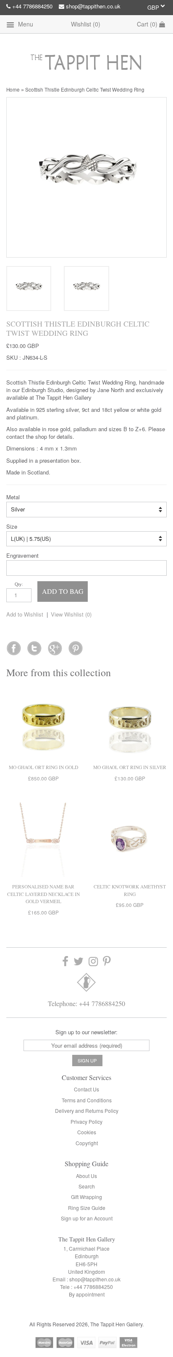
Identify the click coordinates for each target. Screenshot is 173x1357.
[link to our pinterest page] (107, 961)
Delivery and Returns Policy (86, 1110)
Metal (13, 497)
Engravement (22, 555)
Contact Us (86, 1089)
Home (13, 89)
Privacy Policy (86, 1121)
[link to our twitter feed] (34, 645)
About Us (86, 1175)
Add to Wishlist (24, 614)
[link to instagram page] (93, 961)
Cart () (148, 24)
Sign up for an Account (87, 1218)
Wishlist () (85, 24)
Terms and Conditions (87, 1100)
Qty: (19, 584)
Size (11, 526)
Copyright (87, 1142)
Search (87, 1186)
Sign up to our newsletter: (86, 1032)
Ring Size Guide (86, 1207)
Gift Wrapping (86, 1196)
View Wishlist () (71, 614)
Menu (24, 24)
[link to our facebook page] (13, 645)
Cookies (86, 1132)
